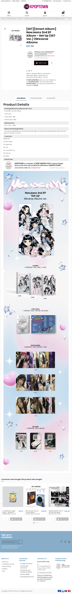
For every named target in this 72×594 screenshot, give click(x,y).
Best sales (16, 1)
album (29, 73)
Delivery (4, 569)
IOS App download (26, 564)
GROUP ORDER (24, 574)
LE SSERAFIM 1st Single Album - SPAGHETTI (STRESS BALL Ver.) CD (9, 512)
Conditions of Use (8, 564)
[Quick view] (14, 509)
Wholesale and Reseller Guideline (26, 571)
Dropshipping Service (27, 577)
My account (57, 1)
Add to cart (42, 63)
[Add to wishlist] (51, 63)
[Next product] (70, 19)
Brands (23, 1)
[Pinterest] (31, 71)
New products (6, 1)
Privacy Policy (6, 566)
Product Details (36, 98)
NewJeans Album (32, 75)
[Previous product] (69, 19)
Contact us (67, 1)
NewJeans (46, 73)
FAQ (3, 571)
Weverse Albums (37, 73)
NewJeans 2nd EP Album (34, 77)
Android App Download (24, 567)
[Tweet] (29, 71)
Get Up (45, 77)
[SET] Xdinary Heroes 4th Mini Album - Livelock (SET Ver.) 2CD (33, 512)
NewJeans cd (43, 75)
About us (5, 562)
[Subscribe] (21, 542)
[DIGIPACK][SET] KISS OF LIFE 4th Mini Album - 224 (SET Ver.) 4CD (56, 512)
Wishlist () (48, 1)
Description (21, 98)
